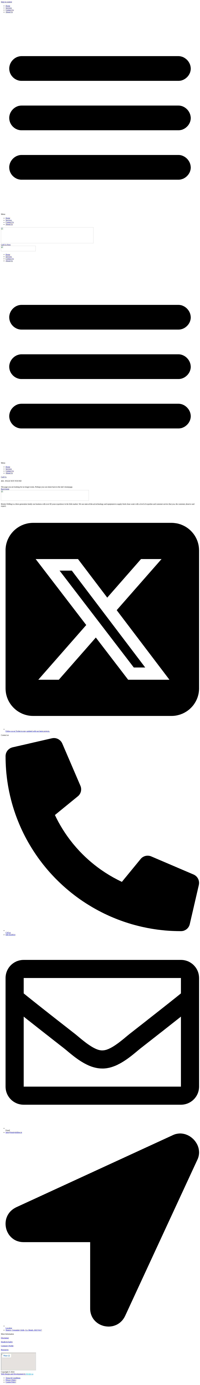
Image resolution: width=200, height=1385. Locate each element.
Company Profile (7, 1346)
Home (8, 6)
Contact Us (10, 10)
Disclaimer (5, 1338)
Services (9, 8)
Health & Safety (7, 1342)
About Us (9, 12)
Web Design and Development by (17, 1374)
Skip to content (6, 2)
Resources (4, 1350)
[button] (100, 115)
